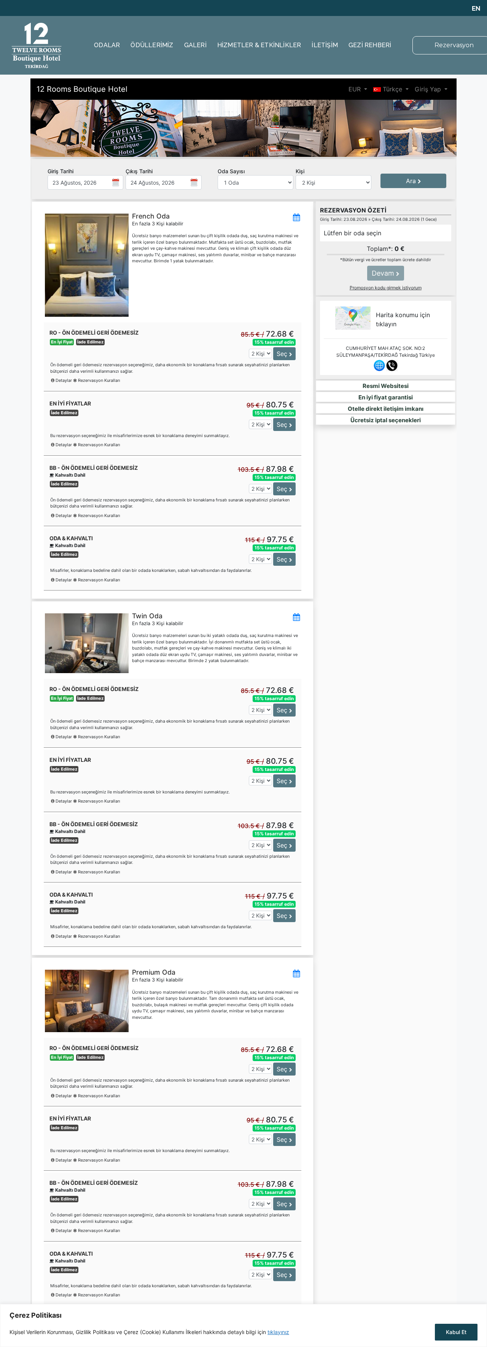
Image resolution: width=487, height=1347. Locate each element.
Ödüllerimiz (152, 45)
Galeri (195, 45)
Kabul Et (456, 1332)
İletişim (325, 45)
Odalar (107, 45)
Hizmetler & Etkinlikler (259, 45)
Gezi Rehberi (370, 45)
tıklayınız (278, 1332)
